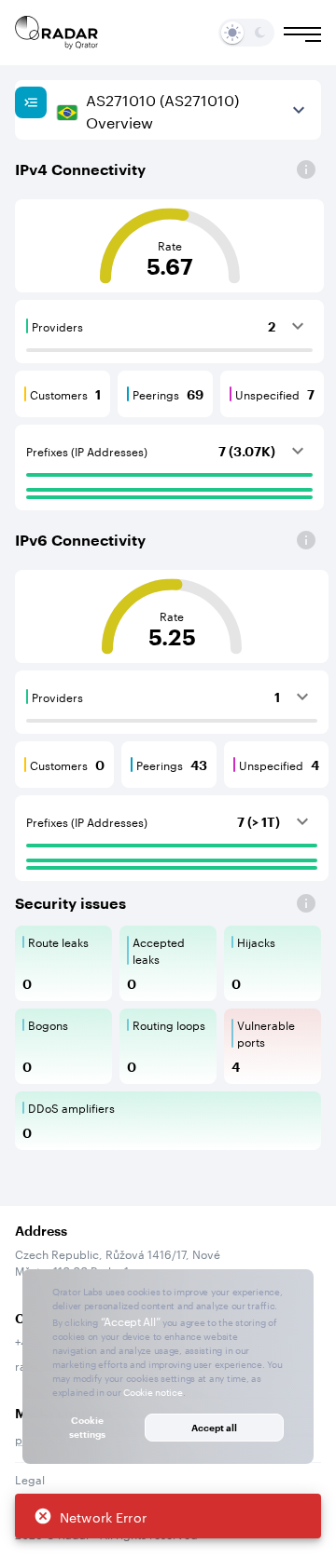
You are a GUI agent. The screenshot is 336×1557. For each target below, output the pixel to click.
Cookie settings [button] (87, 1427)
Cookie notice (152, 1391)
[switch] (232, 32)
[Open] (306, 169)
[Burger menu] (302, 34)
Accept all (214, 1427)
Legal (30, 1478)
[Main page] (57, 32)
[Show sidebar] (31, 102)
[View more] (299, 110)
